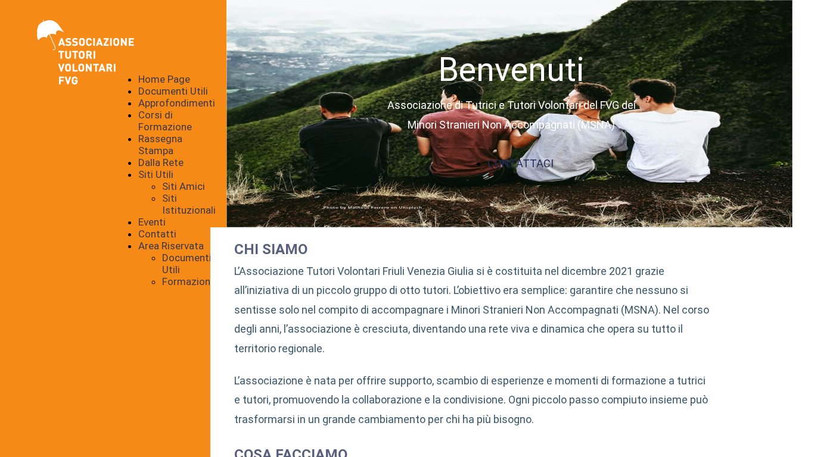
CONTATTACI (520, 163)
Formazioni (187, 281)
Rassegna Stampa (160, 144)
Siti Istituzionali (189, 204)
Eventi (152, 222)
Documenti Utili (173, 91)
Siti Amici (183, 186)
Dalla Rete (161, 162)
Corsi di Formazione (165, 121)
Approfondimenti (176, 103)
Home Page (164, 79)
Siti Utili (155, 174)
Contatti (157, 234)
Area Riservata (171, 246)
